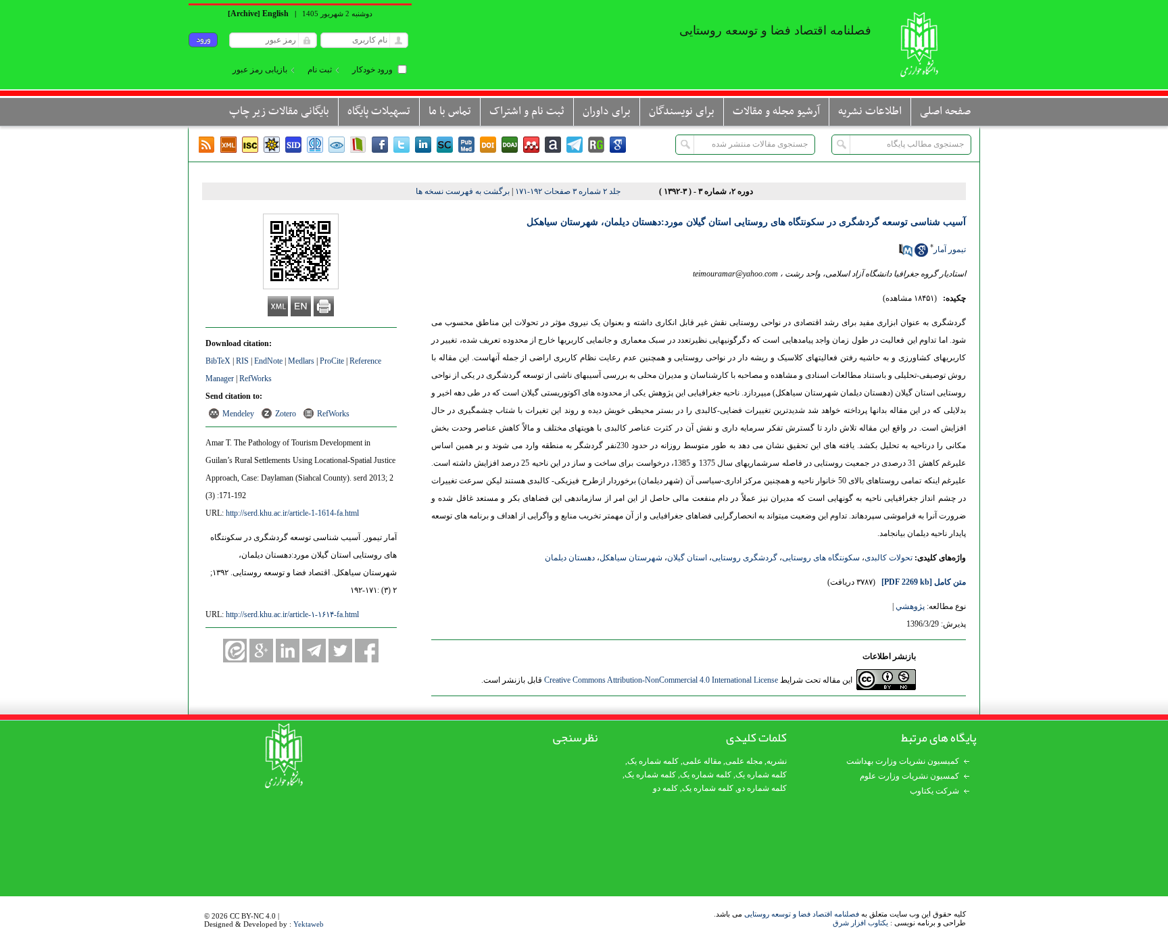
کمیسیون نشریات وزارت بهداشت (902, 761)
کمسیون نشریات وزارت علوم (909, 776)
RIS (242, 361)
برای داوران (607, 111)
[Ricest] (272, 145)
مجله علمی (743, 761)
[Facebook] (380, 145)
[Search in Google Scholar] (921, 254)
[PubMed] (466, 145)
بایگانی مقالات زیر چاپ (279, 111)
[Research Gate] (596, 145)
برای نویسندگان (681, 111)
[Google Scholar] (618, 145)
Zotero (285, 413)
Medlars (301, 361)
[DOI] (488, 145)
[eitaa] (235, 650)
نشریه (776, 761)
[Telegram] (574, 145)
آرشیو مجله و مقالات (776, 111)
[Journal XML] (228, 145)
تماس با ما (450, 111)
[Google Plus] (261, 650)
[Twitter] (401, 145)
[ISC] (250, 145)
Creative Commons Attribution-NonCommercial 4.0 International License (661, 680)
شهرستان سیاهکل (631, 557)
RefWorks (255, 378)
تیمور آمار (949, 249)
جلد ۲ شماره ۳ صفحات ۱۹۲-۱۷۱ (567, 191)
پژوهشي (910, 606)
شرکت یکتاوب (934, 791)
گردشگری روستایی (744, 557)
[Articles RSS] (207, 145)
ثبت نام (320, 69)
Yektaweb (308, 924)
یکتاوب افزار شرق (860, 923)
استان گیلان (687, 557)
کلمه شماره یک (653, 761)
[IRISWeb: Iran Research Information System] (336, 145)
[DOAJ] (510, 145)
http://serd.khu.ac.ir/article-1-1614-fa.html (292, 513)
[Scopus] (445, 145)
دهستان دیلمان (570, 557)
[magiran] (358, 145)
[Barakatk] (315, 145)
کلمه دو (665, 788)
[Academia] (553, 145)
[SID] (293, 145)
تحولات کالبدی (888, 557)
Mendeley (238, 413)
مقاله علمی (702, 761)
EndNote (268, 361)
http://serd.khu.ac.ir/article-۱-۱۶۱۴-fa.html (292, 614)
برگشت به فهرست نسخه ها (463, 191)
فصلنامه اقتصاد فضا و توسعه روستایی (801, 914)
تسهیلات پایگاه (378, 111)
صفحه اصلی (945, 111)
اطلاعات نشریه (870, 111)
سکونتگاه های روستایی (821, 557)
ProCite (332, 361)
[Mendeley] (531, 145)
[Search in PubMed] (905, 254)
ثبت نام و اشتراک (526, 111)
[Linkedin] (423, 145)
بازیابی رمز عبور (260, 69)
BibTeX (217, 361)
